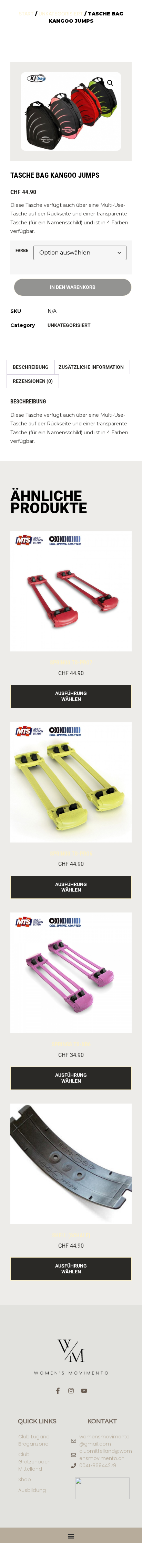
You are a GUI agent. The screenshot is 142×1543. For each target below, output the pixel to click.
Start (26, 14)
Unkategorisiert (61, 14)
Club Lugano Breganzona (34, 1440)
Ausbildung (32, 1490)
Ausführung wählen (71, 696)
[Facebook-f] (58, 1391)
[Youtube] (84, 1391)
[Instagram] (71, 1391)
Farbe (22, 250)
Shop (24, 1479)
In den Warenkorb (72, 287)
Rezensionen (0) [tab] (33, 381)
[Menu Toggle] (71, 1536)
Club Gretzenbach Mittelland (34, 1461)
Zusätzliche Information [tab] (91, 367)
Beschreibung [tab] (31, 367)
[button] (110, 83)
